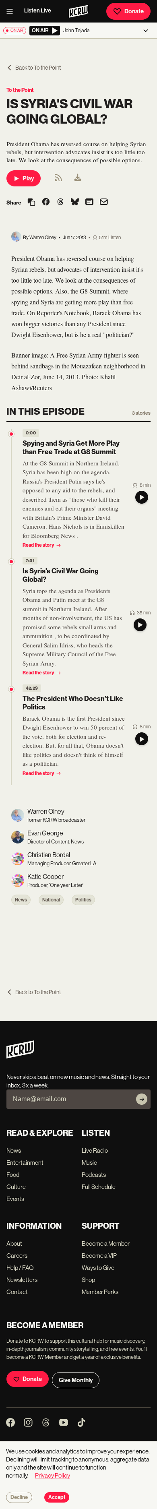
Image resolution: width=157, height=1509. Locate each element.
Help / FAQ (20, 1267)
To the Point (20, 90)
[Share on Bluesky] (75, 202)
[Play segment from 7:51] (11, 561)
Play (28, 178)
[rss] (58, 180)
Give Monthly (76, 1380)
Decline (19, 1497)
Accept (56, 1497)
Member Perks (100, 1291)
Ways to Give (98, 1267)
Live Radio (95, 1150)
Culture (16, 1186)
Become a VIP (99, 1255)
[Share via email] (104, 202)
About (14, 1243)
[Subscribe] (141, 1099)
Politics (83, 900)
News (21, 900)
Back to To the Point (38, 67)
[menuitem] (78, 178)
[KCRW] (20, 1056)
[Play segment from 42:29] (11, 689)
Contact (17, 1291)
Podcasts (94, 1174)
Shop (88, 1279)
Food (12, 1174)
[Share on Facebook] (46, 202)
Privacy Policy (52, 1475)
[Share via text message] (89, 202)
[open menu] (12, 11)
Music (89, 1162)
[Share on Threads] (60, 202)
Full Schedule (99, 1186)
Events (15, 1198)
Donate (134, 11)
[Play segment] (141, 497)
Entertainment (24, 1162)
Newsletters (21, 1279)
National (51, 900)
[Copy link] (31, 202)
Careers (16, 1255)
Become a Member (106, 1243)
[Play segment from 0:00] (11, 434)
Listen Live (37, 10)
